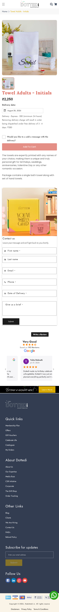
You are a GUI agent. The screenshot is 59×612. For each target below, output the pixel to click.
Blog (7, 513)
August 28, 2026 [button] (14, 110)
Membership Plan (12, 425)
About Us (9, 466)
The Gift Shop (11, 491)
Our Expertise (11, 471)
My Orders (9, 449)
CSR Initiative (10, 481)
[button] (3, 4)
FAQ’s (7, 532)
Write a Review (40, 334)
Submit (11, 321)
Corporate (9, 486)
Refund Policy (11, 537)
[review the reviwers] (8, 360)
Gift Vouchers (11, 435)
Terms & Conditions (41, 609)
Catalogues (10, 445)
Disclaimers (15, 609)
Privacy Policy (26, 609)
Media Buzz (10, 476)
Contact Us (9, 527)
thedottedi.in (30, 604)
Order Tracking (11, 496)
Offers (8, 430)
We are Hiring (11, 522)
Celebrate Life (11, 440)
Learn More (47, 389)
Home (4, 11)
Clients (8, 517)
